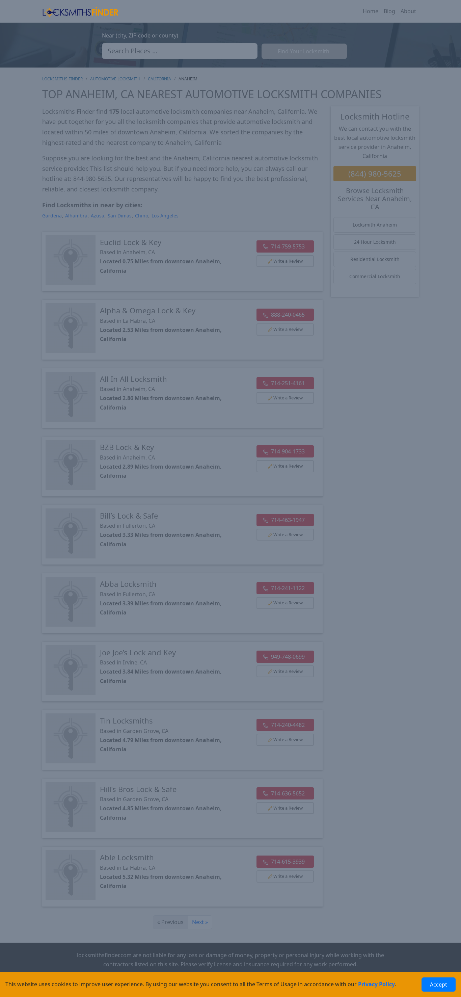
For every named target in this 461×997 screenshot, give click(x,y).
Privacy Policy (376, 984)
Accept (438, 984)
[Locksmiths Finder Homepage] (80, 11)
